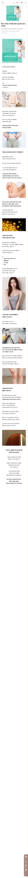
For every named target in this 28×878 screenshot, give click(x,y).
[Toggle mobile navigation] (25, 2)
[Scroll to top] (26, 874)
